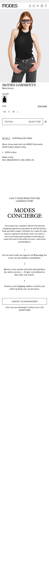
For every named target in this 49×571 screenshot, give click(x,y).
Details (6, 138)
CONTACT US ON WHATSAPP (25, 301)
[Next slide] (46, 45)
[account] (30, 6)
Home (4, 11)
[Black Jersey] (4, 99)
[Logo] (9, 5)
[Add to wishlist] (45, 121)
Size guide (42, 106)
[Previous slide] (3, 45)
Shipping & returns (22, 138)
